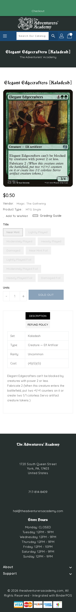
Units (6, 287)
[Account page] (62, 36)
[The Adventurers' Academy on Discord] (42, 5)
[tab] (38, 316)
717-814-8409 (37, 492)
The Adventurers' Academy (38, 57)
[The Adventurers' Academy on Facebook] (34, 5)
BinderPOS (64, 595)
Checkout (38, 11)
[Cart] (70, 36)
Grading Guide (51, 216)
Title (6, 224)
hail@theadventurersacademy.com (38, 511)
